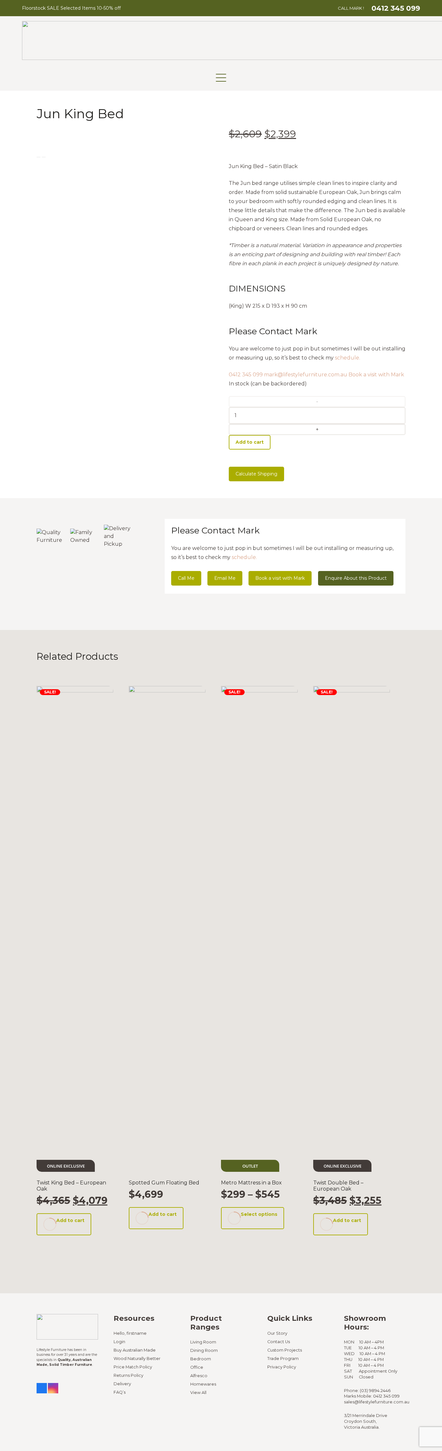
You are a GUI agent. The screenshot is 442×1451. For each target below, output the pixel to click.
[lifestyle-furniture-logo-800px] (67, 1327)
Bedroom (200, 1358)
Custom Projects (284, 1350)
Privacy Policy (281, 1367)
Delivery (122, 1383)
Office (196, 1367)
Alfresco (198, 1375)
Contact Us (278, 1341)
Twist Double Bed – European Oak (338, 1186)
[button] (221, 78)
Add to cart (250, 442)
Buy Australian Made (135, 1350)
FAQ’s (120, 1392)
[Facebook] (42, 1388)
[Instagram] (53, 1388)
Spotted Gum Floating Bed (164, 1183)
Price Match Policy (133, 1367)
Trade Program (283, 1358)
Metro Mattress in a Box (251, 1183)
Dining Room (204, 1350)
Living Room (203, 1342)
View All (198, 1392)
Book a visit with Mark (376, 374)
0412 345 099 (246, 374)
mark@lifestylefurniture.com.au (305, 374)
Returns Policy (128, 1375)
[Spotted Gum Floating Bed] (167, 929)
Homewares (203, 1384)
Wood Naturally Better (137, 1358)
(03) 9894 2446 (375, 1390)
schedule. (347, 358)
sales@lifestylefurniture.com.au (376, 1402)
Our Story (277, 1333)
